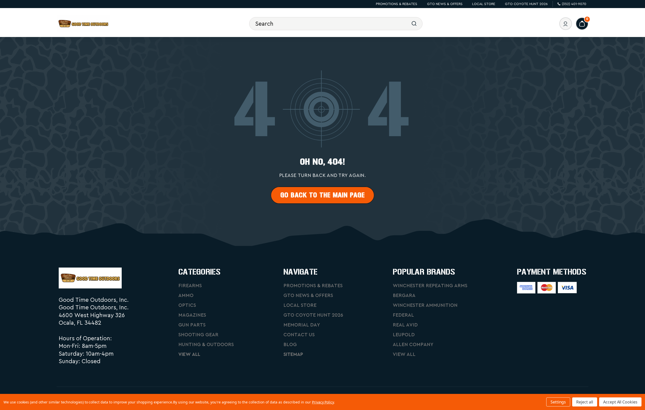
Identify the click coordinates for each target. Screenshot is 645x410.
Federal (403, 315)
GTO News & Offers (445, 4)
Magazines (192, 315)
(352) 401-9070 (574, 4)
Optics (187, 305)
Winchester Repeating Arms (430, 285)
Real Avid (405, 325)
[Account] (565, 23)
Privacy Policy (323, 402)
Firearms (190, 285)
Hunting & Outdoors (206, 344)
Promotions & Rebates (396, 4)
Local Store (483, 4)
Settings (558, 402)
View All (189, 354)
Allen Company (413, 344)
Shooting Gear (198, 334)
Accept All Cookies (620, 402)
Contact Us (299, 334)
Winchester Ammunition (425, 305)
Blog (290, 344)
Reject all (584, 402)
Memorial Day (301, 325)
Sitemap (293, 354)
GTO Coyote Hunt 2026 (526, 4)
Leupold (404, 334)
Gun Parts (192, 325)
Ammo (186, 295)
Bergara (404, 295)
